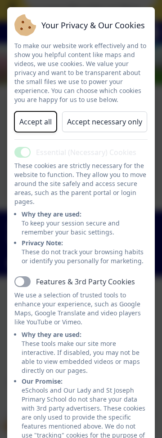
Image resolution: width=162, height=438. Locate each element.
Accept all (35, 122)
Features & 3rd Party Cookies (85, 282)
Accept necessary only (104, 122)
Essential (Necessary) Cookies (86, 152)
